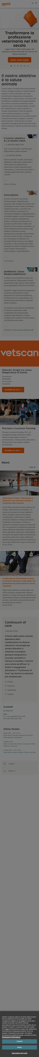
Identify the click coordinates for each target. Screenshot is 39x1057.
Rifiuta (19, 1047)
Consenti (19, 1041)
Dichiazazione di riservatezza (11, 1037)
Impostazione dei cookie (19, 1053)
